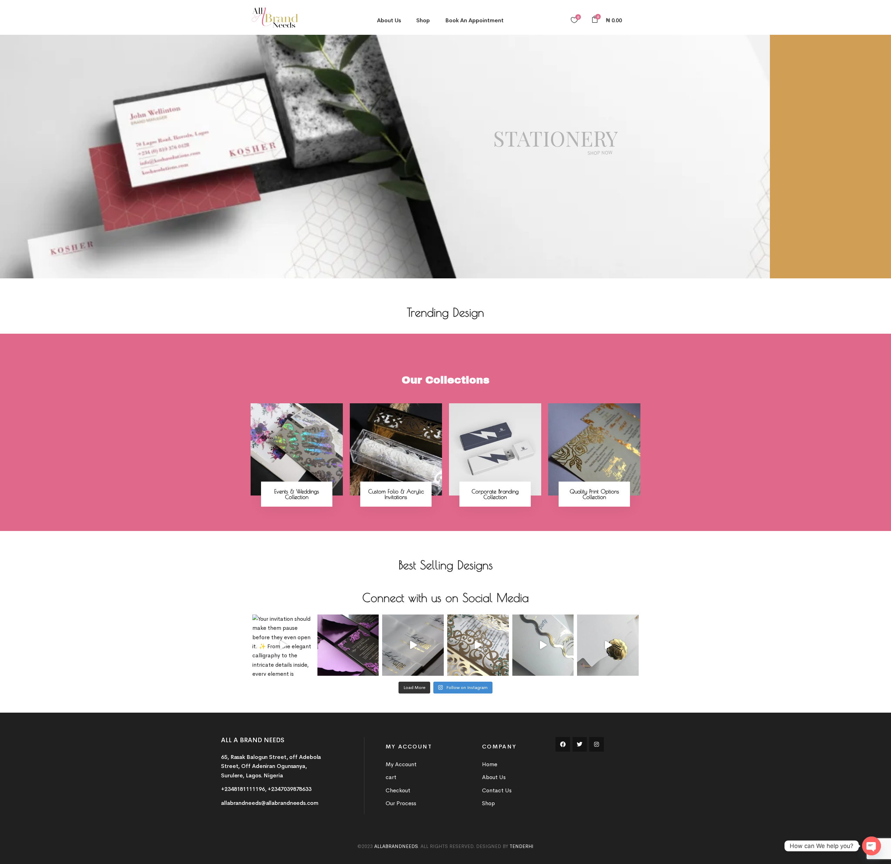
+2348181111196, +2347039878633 (266, 789)
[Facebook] (562, 744)
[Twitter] (580, 744)
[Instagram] (596, 744)
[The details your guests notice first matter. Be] (543, 645)
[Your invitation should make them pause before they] (283, 645)
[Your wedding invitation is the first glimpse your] (478, 645)
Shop (423, 20)
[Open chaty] (871, 846)
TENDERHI (522, 846)
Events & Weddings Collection (296, 494)
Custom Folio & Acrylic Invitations (396, 494)
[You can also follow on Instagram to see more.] (348, 645)
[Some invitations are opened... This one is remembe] (413, 645)
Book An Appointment (474, 20)
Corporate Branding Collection (495, 494)
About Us (389, 20)
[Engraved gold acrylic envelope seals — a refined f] (608, 645)
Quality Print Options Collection (594, 494)
